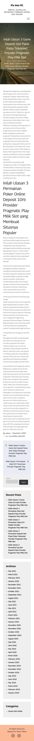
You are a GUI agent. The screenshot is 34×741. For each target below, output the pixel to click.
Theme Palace (21, 731)
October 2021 (13, 591)
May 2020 (12, 649)
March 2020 (12, 656)
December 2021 (14, 585)
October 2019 (13, 672)
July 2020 (12, 642)
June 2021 (12, 605)
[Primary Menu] (28, 18)
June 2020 (12, 645)
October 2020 (13, 632)
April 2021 (12, 612)
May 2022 (12, 571)
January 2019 (13, 693)
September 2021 (14, 595)
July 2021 (12, 601)
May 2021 (12, 608)
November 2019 (14, 669)
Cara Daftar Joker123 (17, 436)
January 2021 (13, 622)
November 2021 (14, 588)
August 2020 (13, 639)
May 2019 (12, 683)
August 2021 (13, 598)
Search (8, 478)
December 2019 (14, 666)
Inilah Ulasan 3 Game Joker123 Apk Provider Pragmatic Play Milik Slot (17, 502)
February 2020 (14, 659)
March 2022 (12, 574)
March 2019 (12, 686)
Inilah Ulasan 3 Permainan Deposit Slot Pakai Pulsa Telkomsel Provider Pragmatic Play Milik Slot (17, 536)
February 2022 (14, 578)
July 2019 (12, 676)
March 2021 (12, 615)
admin (8, 433)
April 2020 (12, 652)
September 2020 (14, 635)
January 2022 (13, 581)
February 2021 (14, 618)
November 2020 (14, 629)
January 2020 (13, 662)
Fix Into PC (17, 5)
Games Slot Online (15, 711)
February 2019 (14, 689)
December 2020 (14, 625)
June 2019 (12, 679)
